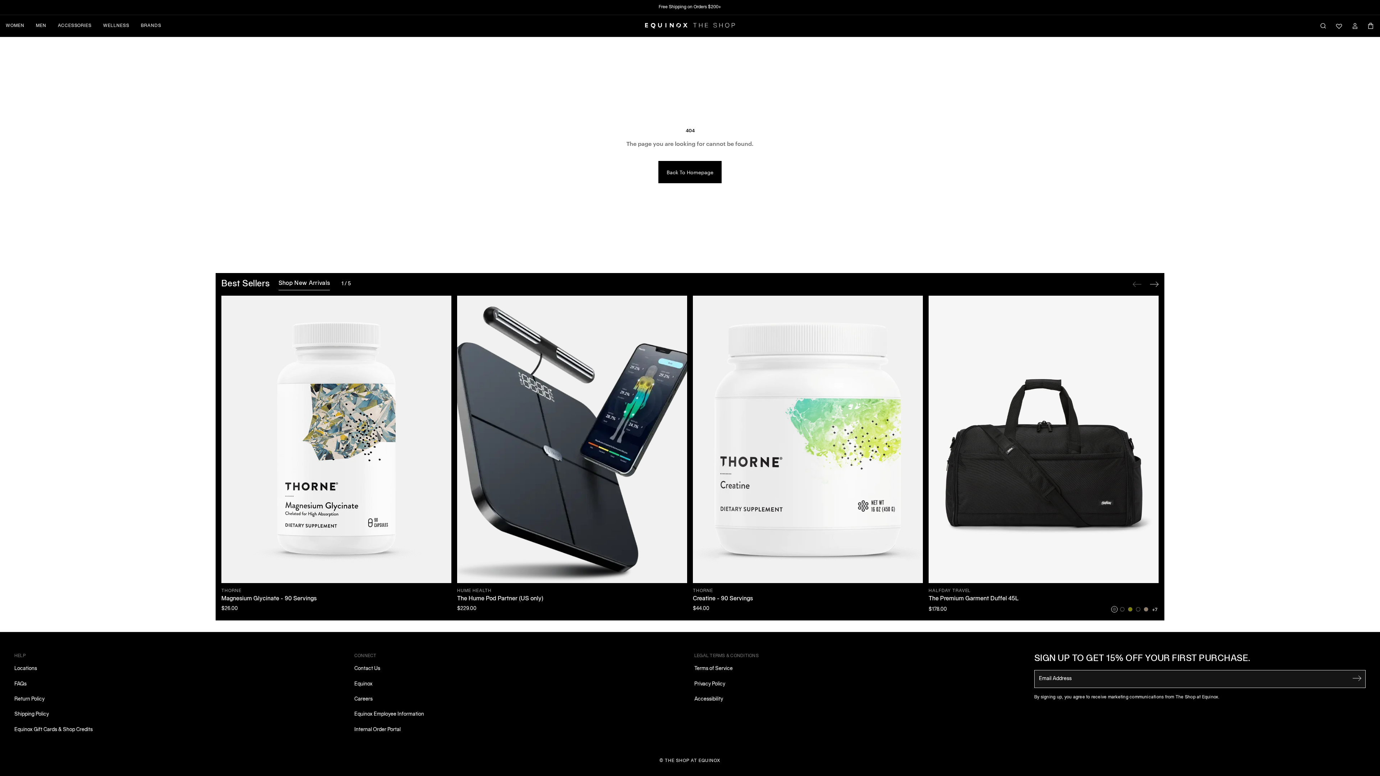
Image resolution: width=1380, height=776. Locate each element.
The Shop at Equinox (693, 761)
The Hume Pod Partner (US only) (500, 598)
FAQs (20, 684)
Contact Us (367, 668)
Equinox (363, 684)
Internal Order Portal (377, 730)
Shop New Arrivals (304, 283)
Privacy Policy (709, 684)
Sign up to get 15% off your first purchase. (1142, 659)
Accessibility (708, 699)
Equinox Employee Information (389, 714)
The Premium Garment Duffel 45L (974, 598)
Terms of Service (713, 668)
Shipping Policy (31, 714)
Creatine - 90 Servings (723, 598)
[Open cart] (1370, 25)
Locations (25, 668)
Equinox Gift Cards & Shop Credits (53, 730)
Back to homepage (690, 172)
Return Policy (29, 699)
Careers (363, 699)
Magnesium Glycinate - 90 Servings (269, 598)
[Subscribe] (1357, 678)
